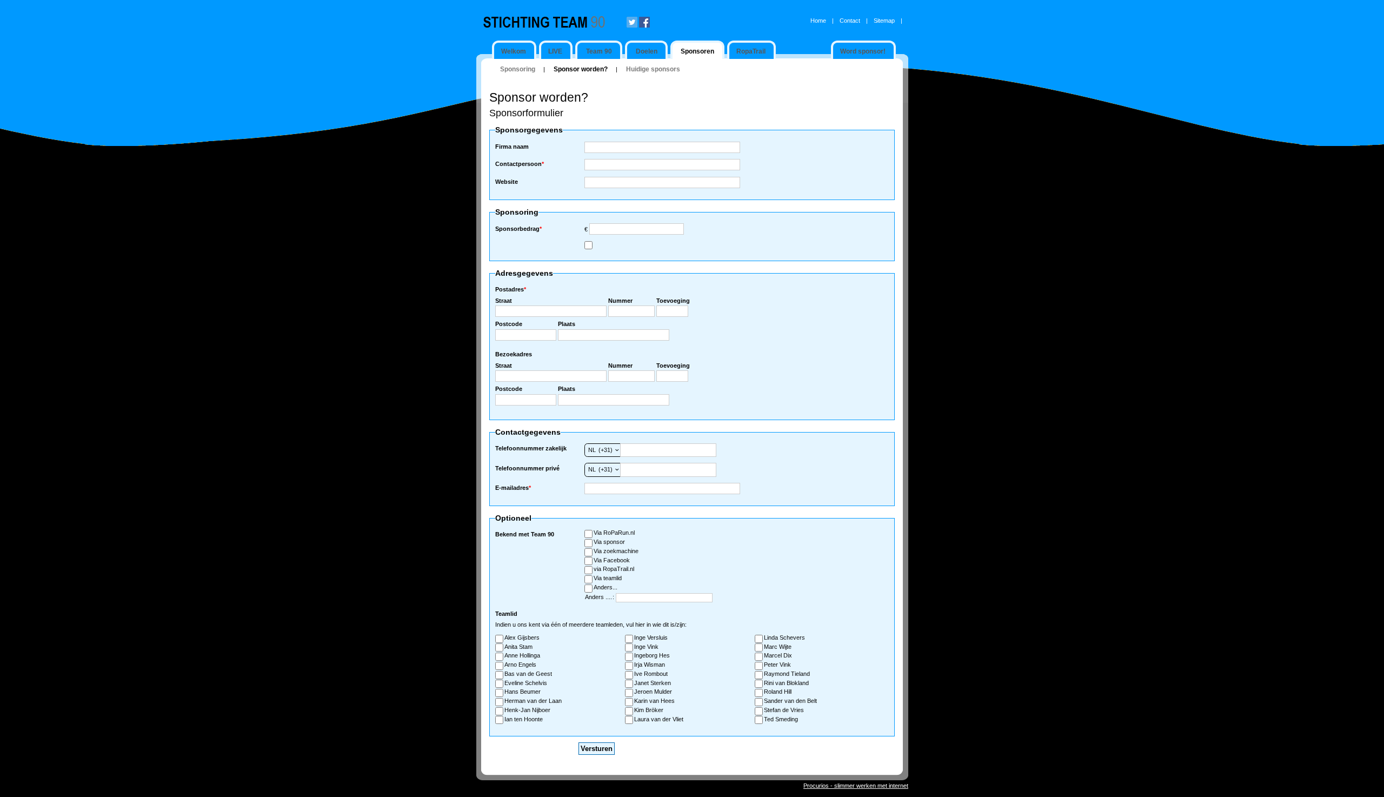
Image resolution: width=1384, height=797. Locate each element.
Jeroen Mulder (653, 691)
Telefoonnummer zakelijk (531, 448)
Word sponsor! (863, 51)
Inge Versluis (651, 637)
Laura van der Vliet (658, 719)
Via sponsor (609, 542)
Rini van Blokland (786, 683)
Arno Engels (520, 664)
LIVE (555, 51)
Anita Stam (518, 646)
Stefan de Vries (784, 710)
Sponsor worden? (581, 69)
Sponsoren (697, 51)
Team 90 (599, 51)
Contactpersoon (519, 164)
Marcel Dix (778, 655)
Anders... (605, 587)
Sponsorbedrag (518, 228)
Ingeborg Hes (652, 655)
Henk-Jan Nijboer (527, 710)
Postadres (510, 289)
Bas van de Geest (528, 673)
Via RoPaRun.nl (614, 532)
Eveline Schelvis (525, 683)
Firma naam (512, 146)
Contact (850, 20)
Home (818, 20)
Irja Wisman (649, 664)
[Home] (553, 22)
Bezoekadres (513, 354)
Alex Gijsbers (522, 637)
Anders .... (598, 597)
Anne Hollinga (522, 655)
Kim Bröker (648, 710)
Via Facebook (612, 560)
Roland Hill (777, 691)
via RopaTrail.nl (614, 569)
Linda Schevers (784, 637)
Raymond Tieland (787, 673)
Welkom (513, 51)
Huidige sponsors (653, 69)
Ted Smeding (781, 719)
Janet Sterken (652, 683)
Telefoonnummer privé (527, 468)
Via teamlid (608, 578)
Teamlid (506, 613)
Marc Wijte (777, 646)
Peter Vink (777, 664)
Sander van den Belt (790, 701)
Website (506, 181)
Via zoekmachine (616, 551)
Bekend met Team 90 (524, 534)
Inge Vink (646, 646)
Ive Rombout (651, 673)
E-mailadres (513, 487)
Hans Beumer (522, 691)
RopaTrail (751, 51)
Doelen (646, 51)
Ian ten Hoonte (523, 719)
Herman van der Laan (533, 701)
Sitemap (884, 20)
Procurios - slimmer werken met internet (855, 785)
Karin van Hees (654, 701)
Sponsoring (517, 69)
